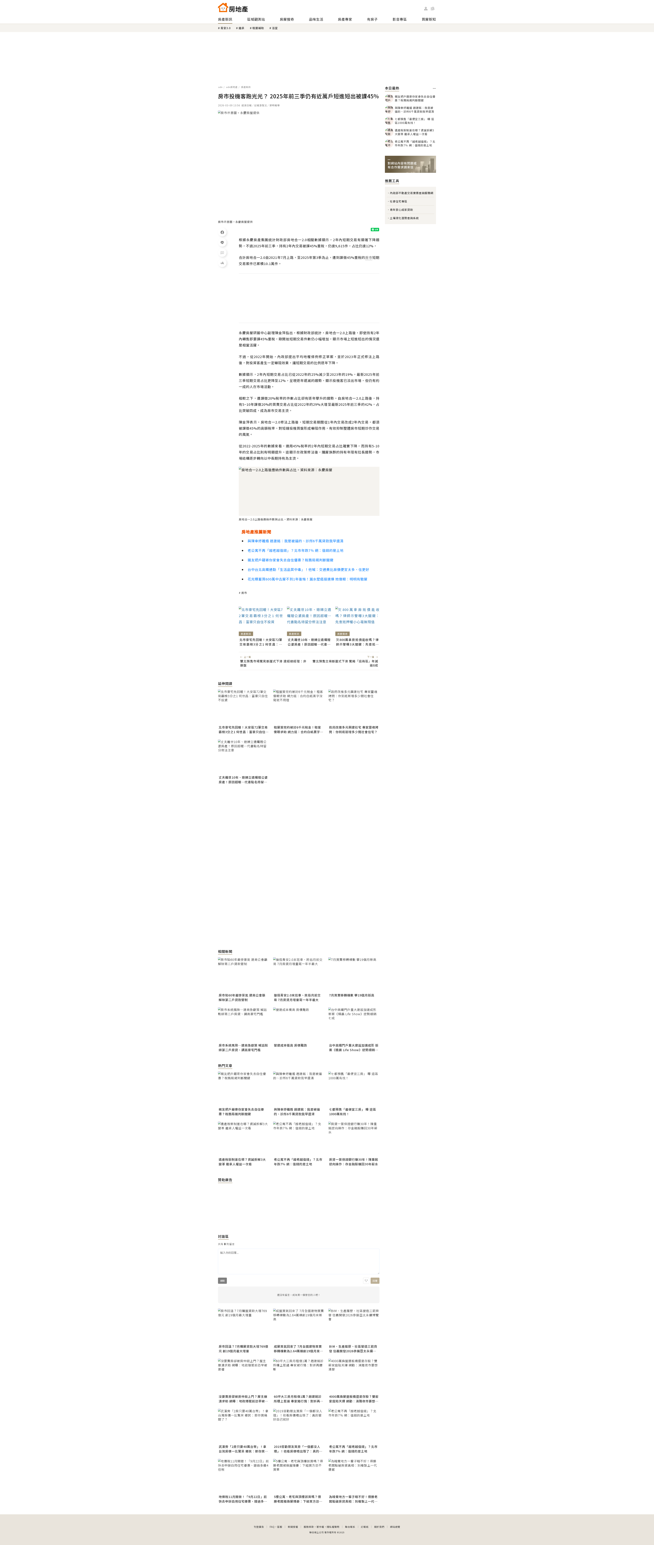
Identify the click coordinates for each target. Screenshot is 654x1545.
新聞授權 (293, 1527)
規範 (222, 1280)
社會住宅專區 (398, 201)
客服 (279, 1527)
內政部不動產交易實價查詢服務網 (411, 193)
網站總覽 (395, 1527)
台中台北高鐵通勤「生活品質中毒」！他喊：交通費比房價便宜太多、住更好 (308, 569)
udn (220, 87)
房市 (244, 592)
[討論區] (222, 252)
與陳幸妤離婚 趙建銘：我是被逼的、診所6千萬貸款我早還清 (296, 540)
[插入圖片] (366, 1281)
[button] (433, 8)
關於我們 (379, 1527)
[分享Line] (222, 242)
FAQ (272, 1527)
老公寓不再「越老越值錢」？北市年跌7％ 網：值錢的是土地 (296, 550)
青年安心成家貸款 (401, 210)
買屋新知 (429, 19)
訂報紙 (365, 1527)
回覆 (375, 1280)
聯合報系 (350, 1527)
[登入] (426, 9)
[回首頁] (233, 7)
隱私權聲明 (333, 1527)
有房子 (372, 19)
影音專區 (400, 19)
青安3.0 (226, 28)
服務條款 (309, 1527)
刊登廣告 (259, 1527)
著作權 (320, 1527)
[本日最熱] (434, 88)
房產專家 (345, 19)
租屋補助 (258, 28)
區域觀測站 (256, 19)
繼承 (241, 28)
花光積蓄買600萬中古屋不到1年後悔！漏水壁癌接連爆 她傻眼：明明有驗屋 (308, 579)
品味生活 (316, 19)
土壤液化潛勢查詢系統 (404, 218)
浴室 (275, 28)
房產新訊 (225, 19)
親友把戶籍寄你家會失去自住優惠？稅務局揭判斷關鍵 (290, 559)
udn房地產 (232, 87)
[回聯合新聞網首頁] (223, 7)
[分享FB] (222, 232)
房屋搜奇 (287, 19)
